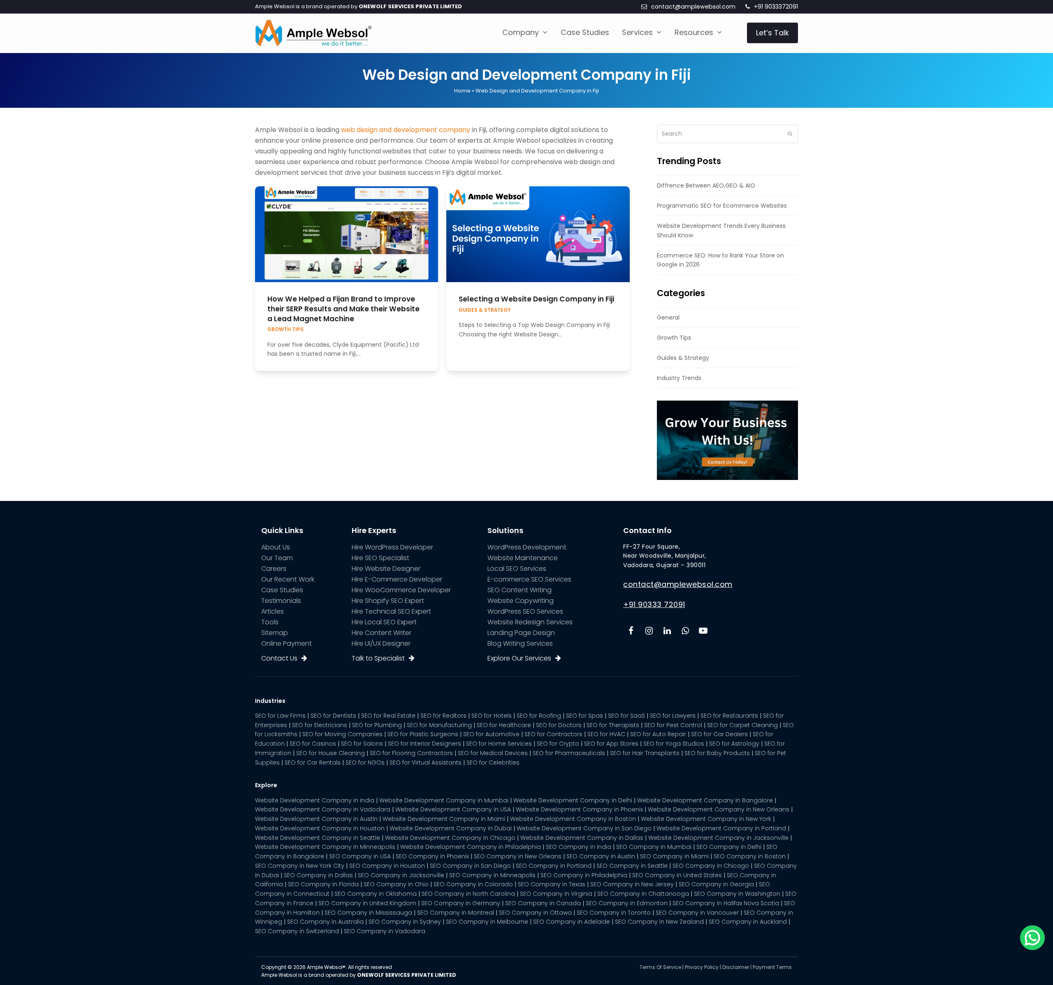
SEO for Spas (584, 716)
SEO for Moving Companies (342, 734)
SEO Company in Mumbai (653, 847)
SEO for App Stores (611, 743)
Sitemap (274, 632)
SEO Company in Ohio (396, 884)
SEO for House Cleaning (330, 753)
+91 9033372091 (776, 6)
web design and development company (405, 129)
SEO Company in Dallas (318, 875)
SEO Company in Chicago (711, 866)
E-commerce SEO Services (529, 579)
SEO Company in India (578, 847)
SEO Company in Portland (553, 866)
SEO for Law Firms (280, 716)
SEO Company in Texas (551, 884)
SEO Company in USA (360, 856)
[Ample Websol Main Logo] (313, 32)
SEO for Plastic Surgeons (422, 734)
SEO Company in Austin (600, 856)
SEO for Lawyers (673, 716)
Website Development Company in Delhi (572, 800)
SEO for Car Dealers (719, 734)
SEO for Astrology (734, 743)
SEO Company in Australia (325, 922)
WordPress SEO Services (525, 611)
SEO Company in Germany (460, 903)
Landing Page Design (521, 632)
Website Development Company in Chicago (450, 838)
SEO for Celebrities (493, 762)
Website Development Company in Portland (721, 828)
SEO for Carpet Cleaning (742, 725)
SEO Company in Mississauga (368, 913)
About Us (275, 547)
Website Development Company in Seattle (317, 838)
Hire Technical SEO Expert (391, 611)
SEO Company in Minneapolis (492, 875)
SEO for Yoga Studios (673, 743)
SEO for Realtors (443, 716)
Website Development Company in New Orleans (718, 809)
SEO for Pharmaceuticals (569, 753)
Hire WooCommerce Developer (401, 590)
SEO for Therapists (613, 725)
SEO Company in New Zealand (659, 922)
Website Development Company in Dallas (581, 838)
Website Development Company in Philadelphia (470, 847)
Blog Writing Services (520, 643)
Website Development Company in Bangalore (705, 800)
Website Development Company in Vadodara (322, 809)
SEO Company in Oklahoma (375, 894)
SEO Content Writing (519, 590)
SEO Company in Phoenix (432, 856)
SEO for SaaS (626, 716)
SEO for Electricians (319, 725)
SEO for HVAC (606, 734)
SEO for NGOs (365, 762)
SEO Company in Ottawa (535, 913)
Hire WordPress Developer (392, 547)
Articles (272, 611)
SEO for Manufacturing (439, 725)
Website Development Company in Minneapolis (325, 847)
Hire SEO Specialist (380, 558)
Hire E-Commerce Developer (397, 579)
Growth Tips (285, 329)
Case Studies (282, 590)
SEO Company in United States (677, 875)
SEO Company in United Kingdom (367, 903)
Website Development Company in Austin (316, 819)
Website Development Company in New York (706, 819)
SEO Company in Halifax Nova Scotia (726, 903)
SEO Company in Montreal (455, 913)
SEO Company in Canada (543, 903)
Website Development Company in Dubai (451, 828)
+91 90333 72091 (654, 604)
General (668, 317)
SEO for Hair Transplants (645, 753)
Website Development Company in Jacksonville (718, 838)
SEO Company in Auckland (748, 922)
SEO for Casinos (313, 743)
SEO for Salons (362, 743)
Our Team (277, 558)
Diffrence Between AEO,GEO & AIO (706, 185)
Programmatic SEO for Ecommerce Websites (722, 206)
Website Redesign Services (530, 622)
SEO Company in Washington (737, 894)
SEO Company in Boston (750, 856)
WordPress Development (526, 547)
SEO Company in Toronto (614, 913)
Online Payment (286, 643)
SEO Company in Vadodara (384, 931)
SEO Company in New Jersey (632, 884)
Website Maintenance (522, 558)
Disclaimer (735, 967)
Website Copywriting (520, 600)
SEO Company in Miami (674, 856)
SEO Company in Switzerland (297, 931)
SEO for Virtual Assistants (426, 762)
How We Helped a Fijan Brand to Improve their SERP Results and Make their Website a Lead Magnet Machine (343, 308)
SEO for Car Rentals (313, 762)
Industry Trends (679, 378)
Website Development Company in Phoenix (579, 809)
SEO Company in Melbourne (487, 922)
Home (462, 91)
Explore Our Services (519, 658)
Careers (273, 568)
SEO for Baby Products (717, 753)
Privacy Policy (702, 967)
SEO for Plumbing (377, 725)
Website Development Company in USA (453, 809)
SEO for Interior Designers (424, 743)
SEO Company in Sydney (405, 922)
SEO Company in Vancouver (697, 913)
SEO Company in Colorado (473, 884)
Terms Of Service (660, 967)
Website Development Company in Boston (573, 819)
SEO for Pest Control (673, 725)
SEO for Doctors (559, 725)
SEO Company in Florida (323, 884)
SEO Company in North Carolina (468, 894)
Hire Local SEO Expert (384, 622)
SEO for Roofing (539, 716)
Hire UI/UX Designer (381, 643)
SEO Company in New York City (299, 866)
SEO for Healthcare (504, 725)
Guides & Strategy (485, 310)
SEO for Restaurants (729, 716)
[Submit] (790, 134)
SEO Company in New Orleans (517, 856)
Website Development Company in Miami (444, 819)
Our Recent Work (287, 579)
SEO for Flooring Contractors (411, 753)
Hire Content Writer (381, 632)
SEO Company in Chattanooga (643, 894)
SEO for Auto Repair (658, 734)
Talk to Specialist (378, 658)
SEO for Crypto (558, 743)
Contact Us (279, 658)
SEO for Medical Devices (493, 753)
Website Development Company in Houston (320, 828)
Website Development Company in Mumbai (443, 800)
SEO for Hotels (491, 716)
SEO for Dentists (333, 716)
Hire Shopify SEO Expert (388, 600)
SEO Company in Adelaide (571, 922)
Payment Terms (772, 967)
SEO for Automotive (491, 734)
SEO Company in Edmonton (627, 903)
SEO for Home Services (499, 743)
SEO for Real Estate (388, 716)
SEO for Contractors (553, 734)
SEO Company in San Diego (470, 866)
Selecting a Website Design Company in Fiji (536, 299)
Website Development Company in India (314, 800)
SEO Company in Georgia (716, 884)
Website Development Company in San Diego (584, 828)
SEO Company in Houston (387, 866)
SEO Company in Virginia (556, 894)
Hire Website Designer (386, 568)
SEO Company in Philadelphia (583, 875)
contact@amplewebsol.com (693, 6)
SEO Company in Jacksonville (401, 875)
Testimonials (281, 600)
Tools (269, 622)
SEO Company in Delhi (728, 847)
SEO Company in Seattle (632, 866)
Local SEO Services (516, 568)
